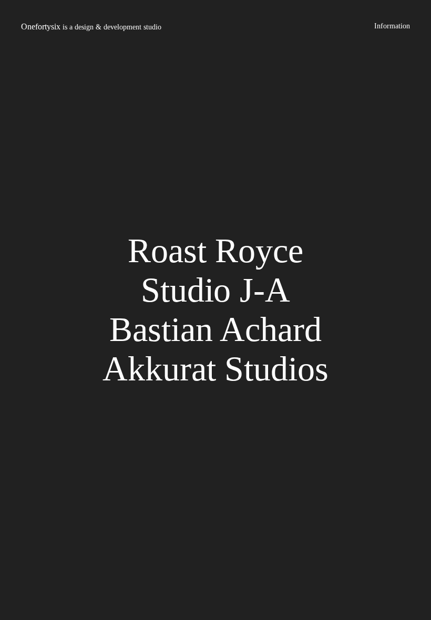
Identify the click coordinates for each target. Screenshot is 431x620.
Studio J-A (215, 290)
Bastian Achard (215, 329)
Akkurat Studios (215, 369)
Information (392, 26)
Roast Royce (215, 251)
